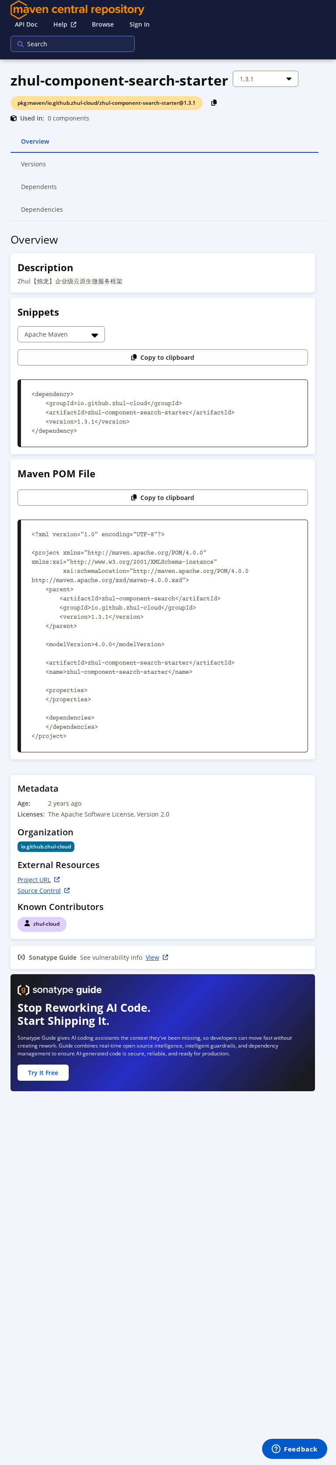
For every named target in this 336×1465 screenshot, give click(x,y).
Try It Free (43, 1073)
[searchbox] (67, 43)
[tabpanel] (168, 664)
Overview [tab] (35, 145)
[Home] (168, 10)
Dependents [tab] (39, 190)
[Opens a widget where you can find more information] (294, 1450)
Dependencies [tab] (42, 213)
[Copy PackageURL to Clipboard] (214, 102)
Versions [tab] (34, 168)
